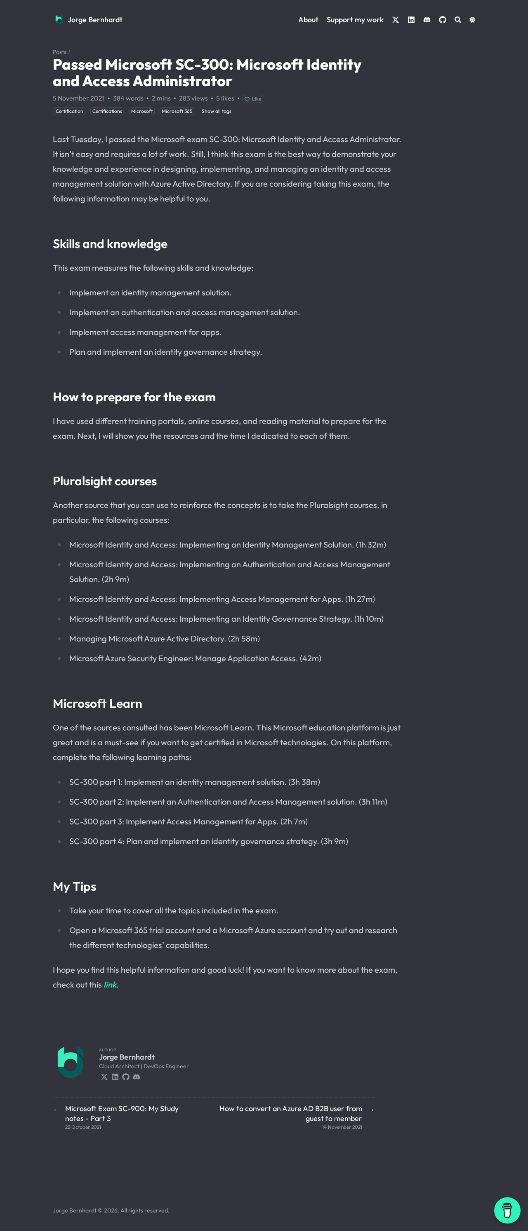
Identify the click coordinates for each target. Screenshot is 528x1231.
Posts (59, 52)
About (308, 19)
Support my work (355, 19)
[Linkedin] (115, 1076)
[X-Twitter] (104, 1076)
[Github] (125, 1076)
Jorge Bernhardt (95, 19)
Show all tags (216, 111)
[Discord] (136, 1076)
